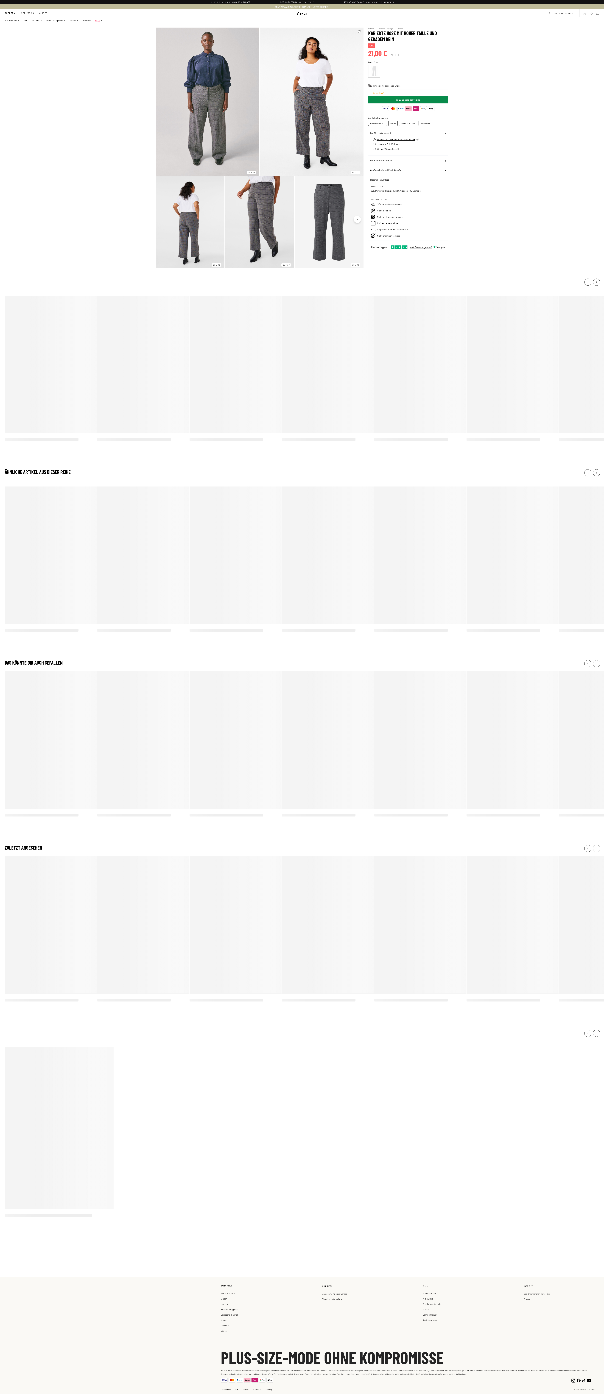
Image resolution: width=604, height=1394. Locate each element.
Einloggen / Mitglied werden (334, 1293)
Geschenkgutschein (432, 1304)
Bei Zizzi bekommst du (381, 133)
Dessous (225, 1325)
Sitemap (269, 1389)
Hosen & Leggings (385, 28)
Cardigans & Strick (229, 1314)
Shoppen (10, 13)
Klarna (426, 1309)
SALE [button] (97, 20)
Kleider (224, 1320)
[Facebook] (579, 1380)
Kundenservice (429, 1293)
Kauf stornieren (430, 1320)
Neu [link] (25, 20)
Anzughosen (425, 123)
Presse (527, 1299)
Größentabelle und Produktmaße (385, 170)
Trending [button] (35, 20)
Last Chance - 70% (377, 123)
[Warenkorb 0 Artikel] (598, 13)
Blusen (224, 1298)
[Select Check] (374, 71)
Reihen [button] (73, 20)
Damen (371, 28)
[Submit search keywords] (551, 13)
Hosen (400, 28)
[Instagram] (573, 1380)
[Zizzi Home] (302, 12)
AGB (236, 1389)
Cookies (245, 1389)
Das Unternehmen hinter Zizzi (537, 1293)
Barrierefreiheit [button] (430, 1314)
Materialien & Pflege (379, 179)
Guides (43, 13)
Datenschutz (226, 1389)
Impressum (257, 1389)
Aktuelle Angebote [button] (54, 20)
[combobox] (563, 13)
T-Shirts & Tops (228, 1293)
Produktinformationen (381, 160)
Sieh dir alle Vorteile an (332, 1299)
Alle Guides (428, 1298)
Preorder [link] (86, 20)
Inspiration (27, 13)
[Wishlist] (359, 32)
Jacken (224, 1304)
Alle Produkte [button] (11, 20)
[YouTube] (589, 1380)
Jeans (223, 1330)
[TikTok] (584, 1380)
